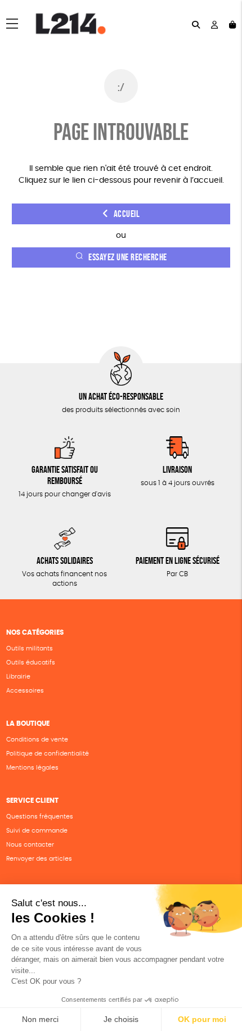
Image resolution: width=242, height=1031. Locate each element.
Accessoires (25, 691)
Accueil (127, 214)
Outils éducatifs (30, 662)
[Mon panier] (232, 24)
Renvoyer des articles (39, 859)
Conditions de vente (37, 739)
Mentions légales (32, 768)
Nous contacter (30, 845)
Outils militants (29, 648)
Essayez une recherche (127, 257)
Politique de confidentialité (47, 753)
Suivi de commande (37, 830)
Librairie (18, 676)
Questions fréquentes (39, 816)
